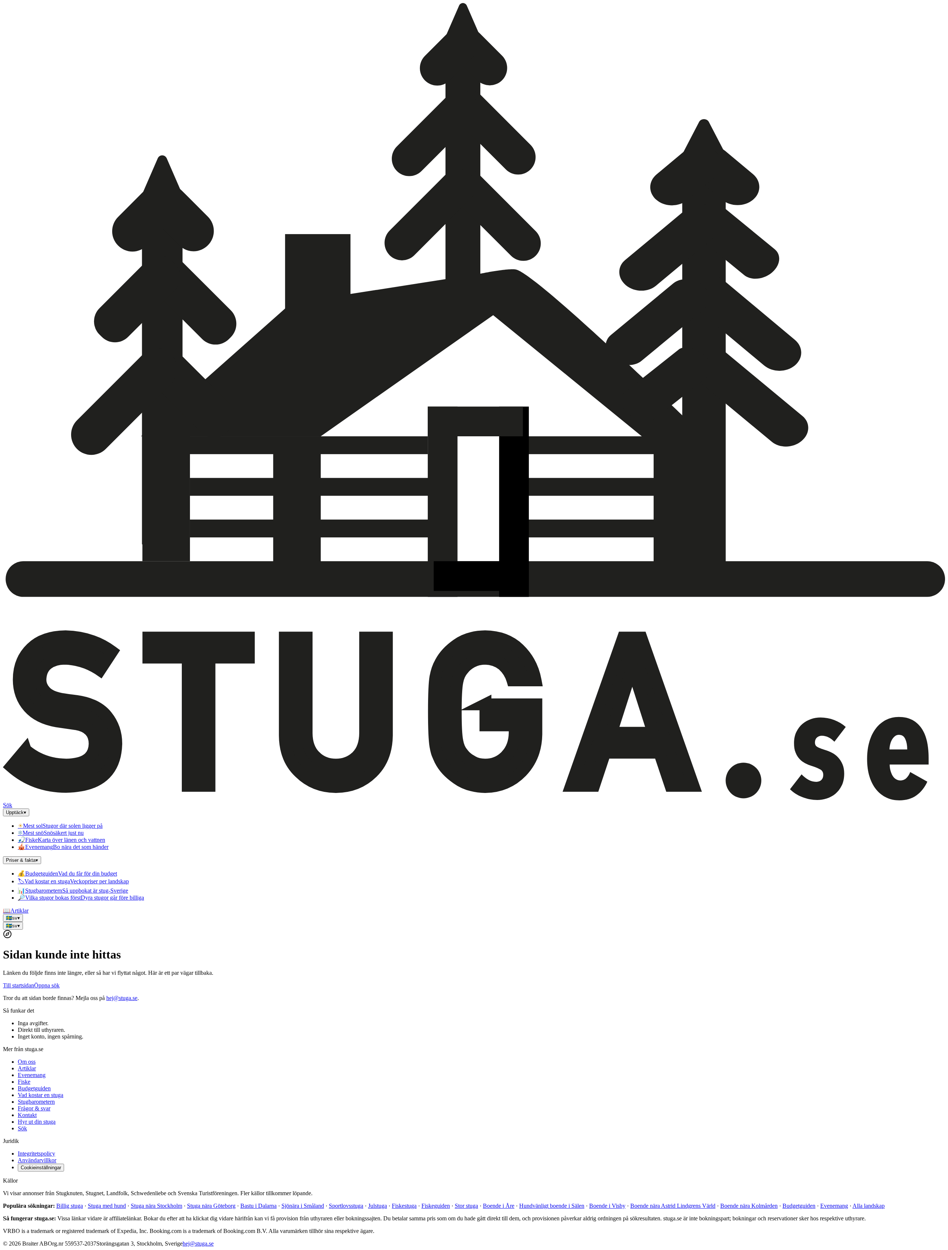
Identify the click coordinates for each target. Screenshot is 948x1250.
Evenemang (32, 1075)
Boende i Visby (607, 1206)
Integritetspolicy (36, 1153)
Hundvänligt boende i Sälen (551, 1206)
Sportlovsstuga (346, 1206)
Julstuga (377, 1206)
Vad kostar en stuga (40, 1095)
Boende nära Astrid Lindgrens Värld (672, 1206)
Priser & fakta (22, 860)
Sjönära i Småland (302, 1206)
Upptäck (16, 812)
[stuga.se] (474, 798)
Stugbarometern (36, 1102)
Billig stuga (69, 1206)
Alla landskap (868, 1206)
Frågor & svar (34, 1108)
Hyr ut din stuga (37, 1122)
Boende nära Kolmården (749, 1206)
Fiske (24, 1082)
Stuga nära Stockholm (156, 1206)
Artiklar (16, 910)
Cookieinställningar (41, 1167)
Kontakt (27, 1115)
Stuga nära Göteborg (211, 1206)
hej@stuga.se (121, 998)
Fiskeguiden (435, 1206)
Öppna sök (47, 985)
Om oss (27, 1062)
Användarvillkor (37, 1160)
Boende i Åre (498, 1206)
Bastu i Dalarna (258, 1206)
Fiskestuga (404, 1206)
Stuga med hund (107, 1206)
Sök (7, 805)
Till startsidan (18, 985)
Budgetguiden (34, 1088)
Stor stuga (466, 1206)
